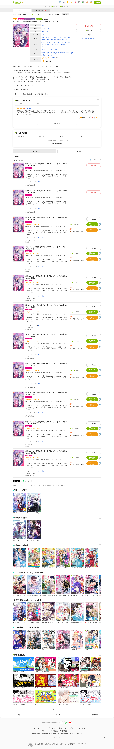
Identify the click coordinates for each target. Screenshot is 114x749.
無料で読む (93, 165)
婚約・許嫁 (57, 39)
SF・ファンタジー (53, 37)
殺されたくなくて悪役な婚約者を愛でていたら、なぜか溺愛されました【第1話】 (46, 165)
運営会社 (79, 734)
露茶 (42, 25)
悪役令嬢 (64, 39)
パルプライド (45, 31)
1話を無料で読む (88, 26)
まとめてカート (95, 160)
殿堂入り (53, 44)
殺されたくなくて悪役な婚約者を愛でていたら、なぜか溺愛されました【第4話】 (46, 248)
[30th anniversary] (22, 2)
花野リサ (87, 649)
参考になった (86, 118)
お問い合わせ (51, 728)
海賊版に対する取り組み (68, 734)
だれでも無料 (45, 44)
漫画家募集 (56, 734)
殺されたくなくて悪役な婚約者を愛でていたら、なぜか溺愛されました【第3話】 (46, 218)
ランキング (56, 715)
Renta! (14, 485)
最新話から (21, 160)
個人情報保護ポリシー (66, 731)
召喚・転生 (67, 37)
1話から (15, 160)
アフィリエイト (46, 731)
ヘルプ (39, 728)
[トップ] (17, 2)
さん (29, 108)
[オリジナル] (35, 14)
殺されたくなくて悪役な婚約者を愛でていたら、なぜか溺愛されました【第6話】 (46, 306)
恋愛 (61, 37)
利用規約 (55, 731)
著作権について (46, 734)
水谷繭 (43, 28)
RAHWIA (49, 28)
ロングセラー (45, 47)
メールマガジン (83, 728)
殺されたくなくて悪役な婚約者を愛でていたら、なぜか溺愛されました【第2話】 (46, 192)
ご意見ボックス (72, 728)
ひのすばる (59, 649)
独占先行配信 (61, 44)
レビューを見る (56, 123)
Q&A (44, 728)
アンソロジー (30, 649)
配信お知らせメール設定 (88, 38)
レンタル (49, 42)
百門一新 (44, 649)
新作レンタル (57, 42)
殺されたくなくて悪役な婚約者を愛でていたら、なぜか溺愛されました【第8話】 (46, 364)
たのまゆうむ (74, 649)
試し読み (94, 219)
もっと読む (41, 181)
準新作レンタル (66, 42)
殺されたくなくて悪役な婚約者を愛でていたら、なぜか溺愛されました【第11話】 (46, 452)
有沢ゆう (15, 649)
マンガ (43, 34)
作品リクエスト (62, 728)
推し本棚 (89, 30)
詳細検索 (95, 715)
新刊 (19, 715)
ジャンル (64, 14)
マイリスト (89, 35)
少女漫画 (44, 37)
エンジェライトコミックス (49, 50)
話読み (43, 42)
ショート (42, 10)
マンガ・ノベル (22, 10)
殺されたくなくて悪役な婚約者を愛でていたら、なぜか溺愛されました (57, 54)
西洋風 (43, 39)
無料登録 (98, 2)
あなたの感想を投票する (56, 143)
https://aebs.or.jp (38, 745)
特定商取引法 (36, 734)
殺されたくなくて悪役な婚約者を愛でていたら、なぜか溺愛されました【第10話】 (46, 423)
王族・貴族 (49, 39)
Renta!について (30, 728)
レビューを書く (48, 61)
